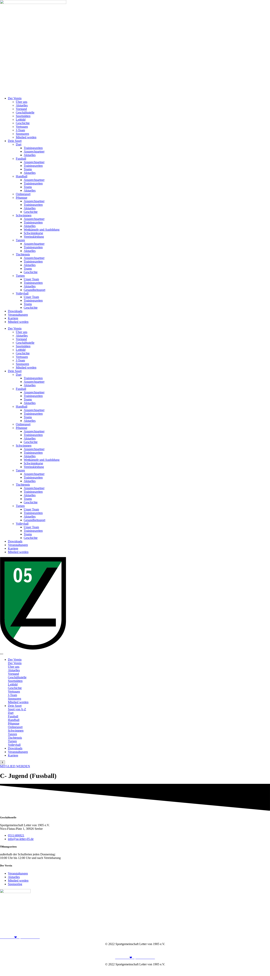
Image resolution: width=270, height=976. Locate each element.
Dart (18, 144)
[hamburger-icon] (1, 654)
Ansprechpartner (34, 151)
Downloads (15, 311)
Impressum (245, 950)
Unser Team (31, 279)
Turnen (20, 275)
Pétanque (21, 197)
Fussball (21, 158)
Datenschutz (262, 950)
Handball (21, 176)
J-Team (20, 130)
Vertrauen (22, 126)
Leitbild (20, 119)
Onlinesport (23, 194)
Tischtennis (23, 254)
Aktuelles (22, 105)
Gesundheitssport (34, 289)
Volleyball (22, 293)
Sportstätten (23, 116)
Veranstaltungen (18, 314)
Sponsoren (22, 133)
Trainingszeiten (33, 148)
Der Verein (15, 98)
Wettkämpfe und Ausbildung (41, 229)
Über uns (21, 101)
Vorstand (21, 109)
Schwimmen (23, 215)
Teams (28, 169)
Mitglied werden (26, 137)
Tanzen (20, 240)
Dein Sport (15, 140)
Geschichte (23, 123)
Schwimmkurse (33, 233)
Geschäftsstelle (25, 112)
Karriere (13, 318)
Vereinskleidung (34, 236)
